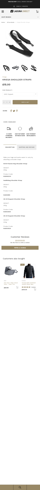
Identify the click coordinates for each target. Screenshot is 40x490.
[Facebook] (16, 254)
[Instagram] (19, 254)
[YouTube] (23, 254)
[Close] (36, 230)
